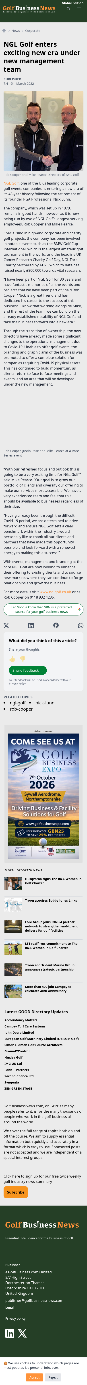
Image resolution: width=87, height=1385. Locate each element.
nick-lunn (44, 703)
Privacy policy (15, 1318)
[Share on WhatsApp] (80, 626)
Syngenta (11, 1082)
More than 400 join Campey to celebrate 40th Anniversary (48, 989)
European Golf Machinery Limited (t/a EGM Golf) (41, 1039)
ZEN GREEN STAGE (18, 1088)
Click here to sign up (21, 1176)
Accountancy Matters (20, 1020)
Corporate (32, 30)
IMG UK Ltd (13, 1063)
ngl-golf (18, 703)
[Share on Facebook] (56, 626)
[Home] (4, 30)
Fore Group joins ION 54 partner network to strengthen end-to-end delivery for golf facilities (52, 926)
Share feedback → (27, 670)
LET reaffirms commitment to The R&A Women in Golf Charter (51, 945)
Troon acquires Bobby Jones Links (51, 900)
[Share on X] (6, 626)
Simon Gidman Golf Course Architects (33, 1045)
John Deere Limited (19, 1032)
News (16, 30)
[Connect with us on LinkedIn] (10, 1333)
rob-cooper (21, 709)
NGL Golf (11, 183)
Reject (53, 1377)
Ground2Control (16, 1051)
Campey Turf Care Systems (25, 1026)
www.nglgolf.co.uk (55, 591)
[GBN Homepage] (29, 8)
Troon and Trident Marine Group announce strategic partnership (50, 967)
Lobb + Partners (16, 1070)
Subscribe (15, 1192)
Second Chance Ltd (19, 1076)
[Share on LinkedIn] (31, 626)
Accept (34, 1377)
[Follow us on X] (22, 1333)
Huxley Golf (13, 1057)
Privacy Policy (17, 683)
